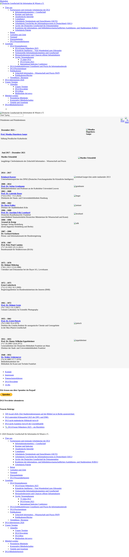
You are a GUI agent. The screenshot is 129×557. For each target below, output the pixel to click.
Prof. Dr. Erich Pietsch (11, 321)
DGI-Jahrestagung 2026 (14, 522)
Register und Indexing (24, 446)
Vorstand (13, 472)
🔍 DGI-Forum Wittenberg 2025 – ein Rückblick (24, 427)
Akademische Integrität (24, 449)
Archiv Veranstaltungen (24, 496)
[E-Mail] (127, 122)
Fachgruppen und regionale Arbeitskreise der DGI (30, 441)
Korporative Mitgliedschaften (21, 546)
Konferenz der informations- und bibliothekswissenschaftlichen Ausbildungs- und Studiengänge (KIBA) (56, 462)
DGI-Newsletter (11, 381)
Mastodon (4, 1)
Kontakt (8, 372)
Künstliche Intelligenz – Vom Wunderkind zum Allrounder (38, 488)
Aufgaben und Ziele (18, 470)
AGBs (7, 385)
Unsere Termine (11, 525)
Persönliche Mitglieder (19, 544)
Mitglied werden (11, 541)
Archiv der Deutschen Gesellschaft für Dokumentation (36, 459)
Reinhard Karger (8, 177)
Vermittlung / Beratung (19, 520)
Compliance (20, 451)
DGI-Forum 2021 (27, 501)
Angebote (9, 480)
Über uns (8, 438)
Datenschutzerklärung (13, 378)
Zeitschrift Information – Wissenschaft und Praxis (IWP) (37, 515)
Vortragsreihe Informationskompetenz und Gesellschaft (37, 491)
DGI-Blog (19, 536)
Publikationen (15, 512)
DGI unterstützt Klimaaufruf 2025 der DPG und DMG (27, 417)
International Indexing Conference (33, 504)
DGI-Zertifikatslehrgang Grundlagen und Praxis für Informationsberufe (38, 507)
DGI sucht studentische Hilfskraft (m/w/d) (21, 420)
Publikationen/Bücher (23, 517)
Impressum (9, 375)
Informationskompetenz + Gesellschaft (30, 443)
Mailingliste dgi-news (23, 538)
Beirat (12, 467)
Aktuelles (14, 528)
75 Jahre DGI (25, 499)
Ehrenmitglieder (16, 475)
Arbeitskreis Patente (23, 465)
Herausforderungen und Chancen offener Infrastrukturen (37, 494)
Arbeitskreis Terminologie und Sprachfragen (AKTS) (36, 454)
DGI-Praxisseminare (18, 509)
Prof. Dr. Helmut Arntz (11, 305)
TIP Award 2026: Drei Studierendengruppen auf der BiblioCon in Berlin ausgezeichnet (40, 414)
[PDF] (122, 121)
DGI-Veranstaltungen (18, 483)
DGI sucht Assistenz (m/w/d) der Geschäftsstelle (24, 424)
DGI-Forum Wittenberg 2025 (26, 486)
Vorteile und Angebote (19, 549)
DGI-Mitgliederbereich (14, 551)
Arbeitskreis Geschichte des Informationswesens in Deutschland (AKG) (43, 457)
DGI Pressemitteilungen (19, 478)
